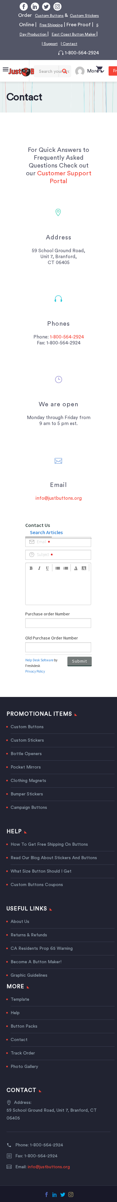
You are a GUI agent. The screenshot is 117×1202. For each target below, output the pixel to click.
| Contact (69, 52)
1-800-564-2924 (82, 62)
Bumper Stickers (27, 803)
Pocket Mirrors (26, 776)
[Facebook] (24, 7)
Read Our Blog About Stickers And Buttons (54, 867)
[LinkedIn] (35, 7)
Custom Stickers (27, 750)
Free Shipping (77, 24)
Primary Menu (5, 78)
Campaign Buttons (29, 817)
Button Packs (24, 1036)
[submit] (64, 80)
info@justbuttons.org (59, 507)
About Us (20, 931)
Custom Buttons (55, 15)
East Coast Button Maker (56, 43)
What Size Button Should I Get (41, 881)
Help (15, 1022)
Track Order (23, 1062)
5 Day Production (73, 34)
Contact (19, 1049)
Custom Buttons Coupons (37, 894)
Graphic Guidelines (29, 985)
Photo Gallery (24, 1076)
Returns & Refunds (29, 944)
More (93, 80)
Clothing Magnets (28, 790)
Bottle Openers (26, 763)
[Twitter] (46, 7)
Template (20, 1009)
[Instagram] (57, 7)
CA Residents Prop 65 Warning (42, 958)
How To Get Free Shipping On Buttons (49, 854)
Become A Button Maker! (36, 971)
